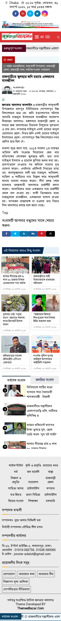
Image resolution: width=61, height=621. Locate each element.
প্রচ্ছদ (9, 60)
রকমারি (50, 501)
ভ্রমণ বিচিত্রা (33, 494)
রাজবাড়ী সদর (17, 69)
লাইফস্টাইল (16, 465)
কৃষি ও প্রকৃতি (33, 465)
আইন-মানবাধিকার (16, 66)
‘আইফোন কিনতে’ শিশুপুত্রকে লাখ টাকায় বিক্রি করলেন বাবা (44, 318)
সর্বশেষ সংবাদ (33, 69)
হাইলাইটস (33, 488)
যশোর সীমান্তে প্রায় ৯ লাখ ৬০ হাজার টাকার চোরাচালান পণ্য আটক (14, 280)
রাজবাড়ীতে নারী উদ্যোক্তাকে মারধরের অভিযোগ (44, 280)
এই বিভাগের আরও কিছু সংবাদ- (22, 250)
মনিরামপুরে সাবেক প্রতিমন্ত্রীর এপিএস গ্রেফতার (12, 359)
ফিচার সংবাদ (16, 501)
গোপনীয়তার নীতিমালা (16, 589)
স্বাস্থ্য (50, 472)
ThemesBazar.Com (30, 608)
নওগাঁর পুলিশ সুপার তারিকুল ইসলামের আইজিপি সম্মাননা (43, 359)
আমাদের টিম (46, 574)
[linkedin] (45, 13)
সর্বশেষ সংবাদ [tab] (16, 380)
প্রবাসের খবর (50, 465)
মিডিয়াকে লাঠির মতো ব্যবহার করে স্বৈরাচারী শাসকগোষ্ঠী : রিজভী (40, 392)
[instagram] (30, 13)
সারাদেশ (45, 69)
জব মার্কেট (33, 472)
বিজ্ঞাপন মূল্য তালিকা (15, 582)
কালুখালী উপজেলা (35, 66)
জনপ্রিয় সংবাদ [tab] (45, 380)
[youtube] (23, 13)
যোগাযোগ (9, 574)
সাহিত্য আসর (16, 488)
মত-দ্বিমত (15, 494)
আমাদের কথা (27, 574)
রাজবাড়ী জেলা (51, 480)
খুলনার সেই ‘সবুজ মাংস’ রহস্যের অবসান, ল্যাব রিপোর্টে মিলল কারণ (14, 319)
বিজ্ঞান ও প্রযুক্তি (16, 480)
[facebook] (15, 13)
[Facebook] (6, 234)
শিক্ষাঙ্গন (33, 501)
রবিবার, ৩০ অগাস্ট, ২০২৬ (15, 289)
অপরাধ (50, 488)
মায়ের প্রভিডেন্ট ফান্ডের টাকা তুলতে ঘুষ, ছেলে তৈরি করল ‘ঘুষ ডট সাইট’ (42, 429)
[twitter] (37, 13)
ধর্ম (16, 472)
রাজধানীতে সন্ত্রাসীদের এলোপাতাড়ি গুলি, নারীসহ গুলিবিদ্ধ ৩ (42, 410)
